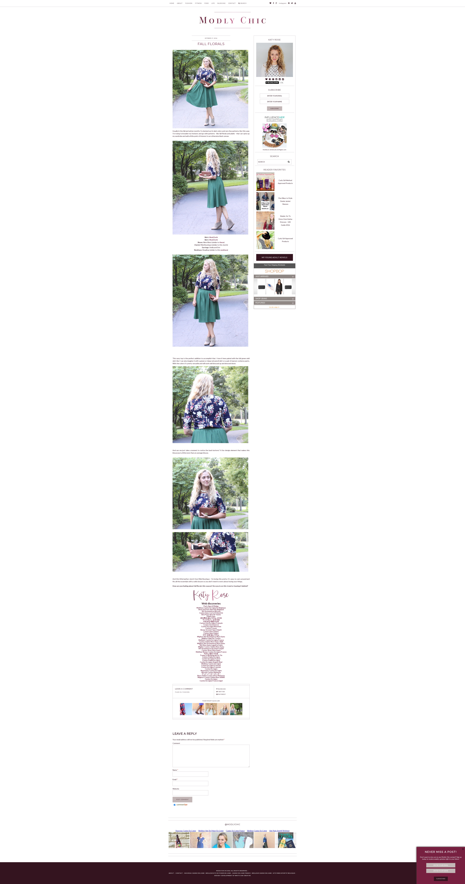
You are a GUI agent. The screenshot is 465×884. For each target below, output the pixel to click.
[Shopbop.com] (274, 271)
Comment (176, 743)
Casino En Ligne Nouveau (211, 626)
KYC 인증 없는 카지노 (211, 635)
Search (243, 3)
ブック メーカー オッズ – (211, 674)
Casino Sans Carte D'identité (211, 613)
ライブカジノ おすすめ (211, 620)
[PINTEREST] (289, 3)
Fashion (188, 3)
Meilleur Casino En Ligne (211, 664)
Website (176, 789)
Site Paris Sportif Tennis (211, 615)
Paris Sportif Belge (211, 606)
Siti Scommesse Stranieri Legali (211, 648)
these (221, 242)
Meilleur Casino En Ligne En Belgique (211, 608)
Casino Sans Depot (211, 631)
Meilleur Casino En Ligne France (211, 640)
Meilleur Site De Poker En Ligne (218, 873)
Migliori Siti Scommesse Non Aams (211, 637)
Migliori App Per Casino (211, 638)
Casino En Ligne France (211, 659)
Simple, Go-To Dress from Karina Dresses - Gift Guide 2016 (285, 220)
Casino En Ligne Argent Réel (211, 662)
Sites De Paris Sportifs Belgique (211, 609)
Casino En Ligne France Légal (211, 681)
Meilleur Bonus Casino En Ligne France (211, 652)
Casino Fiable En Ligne (211, 657)
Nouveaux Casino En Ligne (211, 670)
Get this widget (274, 307)
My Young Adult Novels (274, 257)
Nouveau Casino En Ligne (194, 873)
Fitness (198, 3)
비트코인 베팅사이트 (211, 621)
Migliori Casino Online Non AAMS (211, 677)
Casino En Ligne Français (211, 665)
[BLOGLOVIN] (270, 3)
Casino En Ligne (211, 669)
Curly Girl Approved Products (285, 240)
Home (172, 3)
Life (213, 3)
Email (175, 779)
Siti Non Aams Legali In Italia (211, 645)
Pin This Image (213, 51)
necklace (224, 250)
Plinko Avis (211, 616)
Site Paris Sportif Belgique (284, 873)
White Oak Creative (243, 875)
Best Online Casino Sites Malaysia (211, 676)
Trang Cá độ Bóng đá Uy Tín (211, 655)
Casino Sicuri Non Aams (211, 650)
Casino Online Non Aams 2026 (211, 642)
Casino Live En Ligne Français (211, 623)
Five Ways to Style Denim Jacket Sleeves (285, 201)
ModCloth (213, 237)
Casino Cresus (211, 628)
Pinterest (222, 694)
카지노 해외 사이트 (211, 654)
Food (206, 3)
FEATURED (260, 303)
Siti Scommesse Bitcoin (211, 611)
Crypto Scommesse (211, 625)
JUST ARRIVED (261, 276)
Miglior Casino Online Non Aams (211, 647)
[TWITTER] (292, 3)
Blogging (221, 3)
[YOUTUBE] (295, 3)
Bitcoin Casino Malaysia (211, 672)
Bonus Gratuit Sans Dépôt (211, 630)
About (179, 3)
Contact (232, 3)
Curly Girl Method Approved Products (285, 181)
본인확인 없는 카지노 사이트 (211, 618)
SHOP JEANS (261, 299)
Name (175, 770)
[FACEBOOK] (273, 3)
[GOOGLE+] (276, 3)
